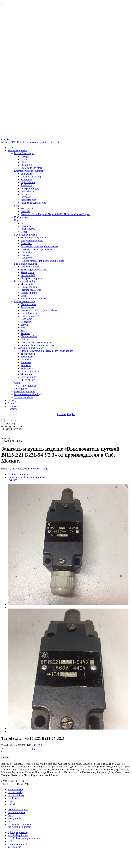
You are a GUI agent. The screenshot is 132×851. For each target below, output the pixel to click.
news (10, 801)
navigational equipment (19, 824)
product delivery (16, 795)
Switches (25, 333)
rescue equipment (16, 812)
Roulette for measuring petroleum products (42, 260)
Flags (17, 205)
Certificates (13, 406)
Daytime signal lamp (31, 176)
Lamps (24, 295)
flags (10, 815)
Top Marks (26, 185)
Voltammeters (27, 368)
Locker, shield (28, 275)
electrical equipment (18, 835)
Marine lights (27, 284)
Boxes (24, 327)
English (71, 414)
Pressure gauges (29, 377)
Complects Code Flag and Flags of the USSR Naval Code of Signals (55, 214)
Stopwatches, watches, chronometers (39, 246)
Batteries (25, 339)
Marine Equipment (17, 150)
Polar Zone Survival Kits (33, 202)
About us (12, 147)
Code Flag (26, 211)
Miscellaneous (28, 379)
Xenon (24, 159)
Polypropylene (28, 228)
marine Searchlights (18, 809)
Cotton (24, 231)
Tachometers (27, 356)
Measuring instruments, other (29, 348)
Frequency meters (30, 371)
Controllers (26, 318)
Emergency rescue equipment (29, 170)
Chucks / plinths (29, 292)
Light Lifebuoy (28, 182)
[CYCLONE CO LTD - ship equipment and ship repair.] (30, 142)
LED (23, 162)
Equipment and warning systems (37, 345)
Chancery (25, 255)
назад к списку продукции (15, 468)
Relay (24, 330)
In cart (6, 757)
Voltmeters (26, 365)
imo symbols (14, 818)
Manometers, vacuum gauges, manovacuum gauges (47, 350)
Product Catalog (39, 468)
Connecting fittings (30, 266)
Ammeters (26, 362)
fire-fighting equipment (19, 827)
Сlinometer (26, 252)
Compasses (26, 258)
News (11, 403)
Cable (17, 382)
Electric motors (28, 304)
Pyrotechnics (27, 191)
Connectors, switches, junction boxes (39, 310)
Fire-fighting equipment (26, 263)
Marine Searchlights (24, 153)
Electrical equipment (24, 301)
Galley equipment (30, 316)
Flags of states (28, 208)
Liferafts (25, 194)
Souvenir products (23, 397)
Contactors (26, 321)
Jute (23, 223)
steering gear (14, 847)
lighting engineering (18, 832)
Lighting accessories (31, 289)
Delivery (12, 400)
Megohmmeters (28, 374)
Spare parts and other (31, 167)
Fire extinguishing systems (34, 269)
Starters (24, 324)
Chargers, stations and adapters (36, 342)
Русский (61, 414)
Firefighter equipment (31, 278)
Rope (17, 220)
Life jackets (26, 173)
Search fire (26, 179)
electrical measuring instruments (24, 838)
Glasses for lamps (29, 287)
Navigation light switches (33, 298)
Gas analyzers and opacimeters (36, 249)
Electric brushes (29, 336)
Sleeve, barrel (27, 272)
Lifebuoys (26, 197)
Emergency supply (30, 188)
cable (10, 841)
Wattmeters (26, 359)
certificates (13, 798)
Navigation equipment (25, 234)
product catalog (15, 792)
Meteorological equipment (34, 237)
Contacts (12, 409)
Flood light (26, 165)
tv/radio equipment (17, 844)
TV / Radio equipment (25, 385)
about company (15, 789)
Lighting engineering (24, 281)
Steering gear (21, 388)
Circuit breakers (29, 313)
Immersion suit (28, 199)
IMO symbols (21, 217)
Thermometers (28, 353)
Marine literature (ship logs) (28, 394)
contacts (12, 804)
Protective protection (24, 391)
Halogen (25, 156)
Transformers (27, 307)
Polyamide (26, 226)
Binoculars (26, 243)
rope (10, 821)
